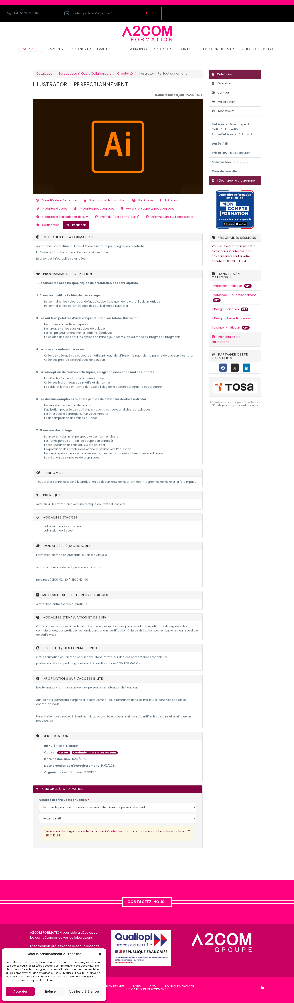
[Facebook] (223, 368)
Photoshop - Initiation (227, 286)
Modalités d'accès (54, 209)
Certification (50, 225)
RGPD (137, 986)
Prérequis (171, 200)
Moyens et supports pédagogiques (149, 209)
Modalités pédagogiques (96, 209)
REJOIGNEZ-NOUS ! (257, 49)
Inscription (78, 225)
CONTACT (187, 49)
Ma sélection (227, 102)
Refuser (51, 991)
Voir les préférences (84, 991)
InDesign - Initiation (226, 309)
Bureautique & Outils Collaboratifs (84, 73)
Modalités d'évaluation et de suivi (64, 217)
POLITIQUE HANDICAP (179, 986)
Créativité (125, 73)
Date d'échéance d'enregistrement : (72, 766)
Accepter (20, 991)
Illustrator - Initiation (226, 328)
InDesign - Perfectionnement (232, 318)
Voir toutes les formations (226, 339)
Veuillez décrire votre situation (63, 800)
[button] (100, 954)
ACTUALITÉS (162, 49)
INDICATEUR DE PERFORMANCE (147, 989)
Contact (223, 93)
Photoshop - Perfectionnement (234, 295)
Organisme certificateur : (64, 772)
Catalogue (44, 73)
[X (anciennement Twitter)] (235, 368)
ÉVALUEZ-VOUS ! (110, 49)
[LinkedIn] (246, 368)
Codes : (49, 752)
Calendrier (223, 83)
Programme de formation (107, 200)
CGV (152, 986)
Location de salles (218, 49)
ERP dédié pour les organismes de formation (235, 405)
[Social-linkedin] (147, 12)
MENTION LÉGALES (112, 986)
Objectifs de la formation (59, 200)
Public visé (145, 200)
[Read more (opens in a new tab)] (96, 13)
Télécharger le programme (235, 181)
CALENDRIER (81, 49)
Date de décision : (57, 759)
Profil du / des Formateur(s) (119, 217)
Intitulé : (50, 746)
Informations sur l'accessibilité (172, 217)
